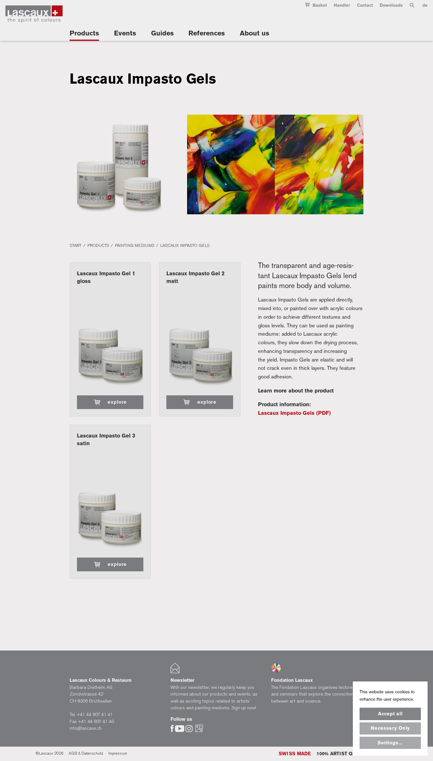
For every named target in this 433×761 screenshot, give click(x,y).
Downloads (391, 5)
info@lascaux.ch (86, 728)
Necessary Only (390, 728)
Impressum (117, 753)
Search (412, 7)
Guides (162, 33)
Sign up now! (244, 708)
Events (125, 33)
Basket (320, 5)
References (206, 33)
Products (84, 33)
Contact (365, 5)
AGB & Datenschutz (86, 753)
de (425, 5)
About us (254, 33)
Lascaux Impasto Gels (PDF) (294, 413)
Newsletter (182, 680)
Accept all (390, 714)
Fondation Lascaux (292, 680)
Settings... (390, 743)
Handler (342, 5)
